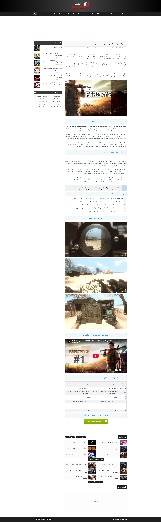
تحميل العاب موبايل (42, 106)
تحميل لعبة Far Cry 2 (122, 54)
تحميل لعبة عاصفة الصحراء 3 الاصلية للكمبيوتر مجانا (108, 454)
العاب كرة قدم (57, 96)
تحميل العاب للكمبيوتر (94, 47)
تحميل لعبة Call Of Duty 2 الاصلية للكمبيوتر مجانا (77, 471)
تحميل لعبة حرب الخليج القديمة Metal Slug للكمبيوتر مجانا (108, 471)
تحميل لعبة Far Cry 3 (81, 189)
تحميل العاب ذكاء (57, 104)
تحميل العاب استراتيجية (41, 96)
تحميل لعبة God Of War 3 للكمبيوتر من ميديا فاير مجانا (77, 477)
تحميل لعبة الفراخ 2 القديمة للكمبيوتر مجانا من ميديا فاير (76, 454)
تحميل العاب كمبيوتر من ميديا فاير (98, 187)
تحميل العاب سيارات (42, 104)
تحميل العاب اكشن (112, 47)
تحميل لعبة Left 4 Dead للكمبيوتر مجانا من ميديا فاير (109, 448)
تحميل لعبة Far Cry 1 (94, 189)
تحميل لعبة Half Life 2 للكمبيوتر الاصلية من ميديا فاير (77, 442)
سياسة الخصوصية (40, 519)
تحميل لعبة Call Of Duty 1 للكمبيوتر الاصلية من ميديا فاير (107, 477)
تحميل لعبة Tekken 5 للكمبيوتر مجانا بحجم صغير (77, 448)
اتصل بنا (49, 519)
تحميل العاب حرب (103, 47)
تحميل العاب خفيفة (42, 101)
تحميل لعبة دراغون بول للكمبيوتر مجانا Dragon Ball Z (108, 442)
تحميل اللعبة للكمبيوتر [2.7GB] (94, 421)
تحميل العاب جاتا (43, 98)
